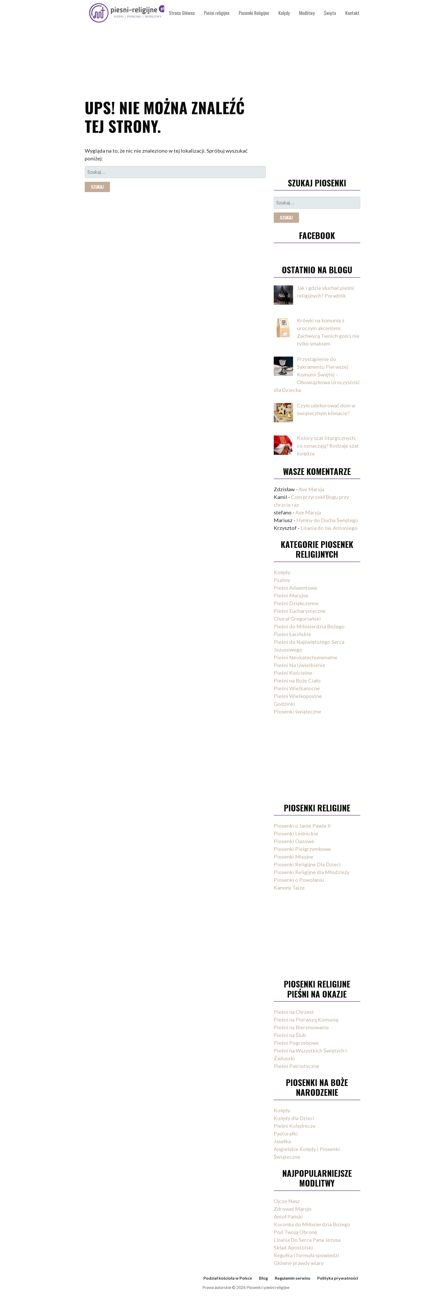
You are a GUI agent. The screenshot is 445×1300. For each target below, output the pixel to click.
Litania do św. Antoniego (329, 528)
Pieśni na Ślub (290, 1035)
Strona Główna (182, 13)
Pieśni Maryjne (291, 595)
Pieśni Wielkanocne (297, 688)
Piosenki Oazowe (294, 841)
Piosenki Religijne (254, 13)
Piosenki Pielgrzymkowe (302, 849)
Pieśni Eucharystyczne (300, 611)
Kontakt (352, 13)
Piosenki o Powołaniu (299, 880)
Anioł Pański (288, 1216)
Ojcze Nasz (287, 1201)
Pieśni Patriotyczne (296, 1066)
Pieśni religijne (216, 13)
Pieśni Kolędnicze (294, 1126)
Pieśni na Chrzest (294, 1012)
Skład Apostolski (293, 1247)
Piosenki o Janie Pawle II (302, 825)
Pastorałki (286, 1133)
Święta (330, 13)
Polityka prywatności (337, 1278)
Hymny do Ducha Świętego (327, 520)
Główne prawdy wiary (298, 1263)
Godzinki (284, 704)
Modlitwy (307, 13)
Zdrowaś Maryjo (293, 1209)
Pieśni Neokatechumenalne (305, 657)
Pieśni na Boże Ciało (297, 680)
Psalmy (282, 580)
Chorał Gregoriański (297, 618)
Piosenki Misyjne (293, 856)
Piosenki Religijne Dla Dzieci (307, 864)
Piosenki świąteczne (297, 711)
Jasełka (282, 1141)
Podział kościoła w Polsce (227, 1278)
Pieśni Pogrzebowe (296, 1043)
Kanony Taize (289, 887)
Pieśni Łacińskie (292, 634)
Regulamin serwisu (292, 1278)
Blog (263, 1278)
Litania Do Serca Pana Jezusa (307, 1240)
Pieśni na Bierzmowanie (301, 1027)
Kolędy (284, 13)
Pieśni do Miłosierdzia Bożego (309, 626)
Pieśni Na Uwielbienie (299, 665)
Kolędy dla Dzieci (294, 1118)
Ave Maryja (311, 489)
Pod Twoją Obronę (295, 1232)
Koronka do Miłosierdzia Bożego (312, 1224)
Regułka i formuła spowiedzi (306, 1255)
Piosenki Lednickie (296, 833)
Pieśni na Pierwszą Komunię (306, 1019)
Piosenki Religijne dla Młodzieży (311, 872)
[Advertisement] (222, 46)
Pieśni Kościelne (293, 673)
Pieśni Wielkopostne (298, 696)
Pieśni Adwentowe (295, 588)
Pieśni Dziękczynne (296, 603)
